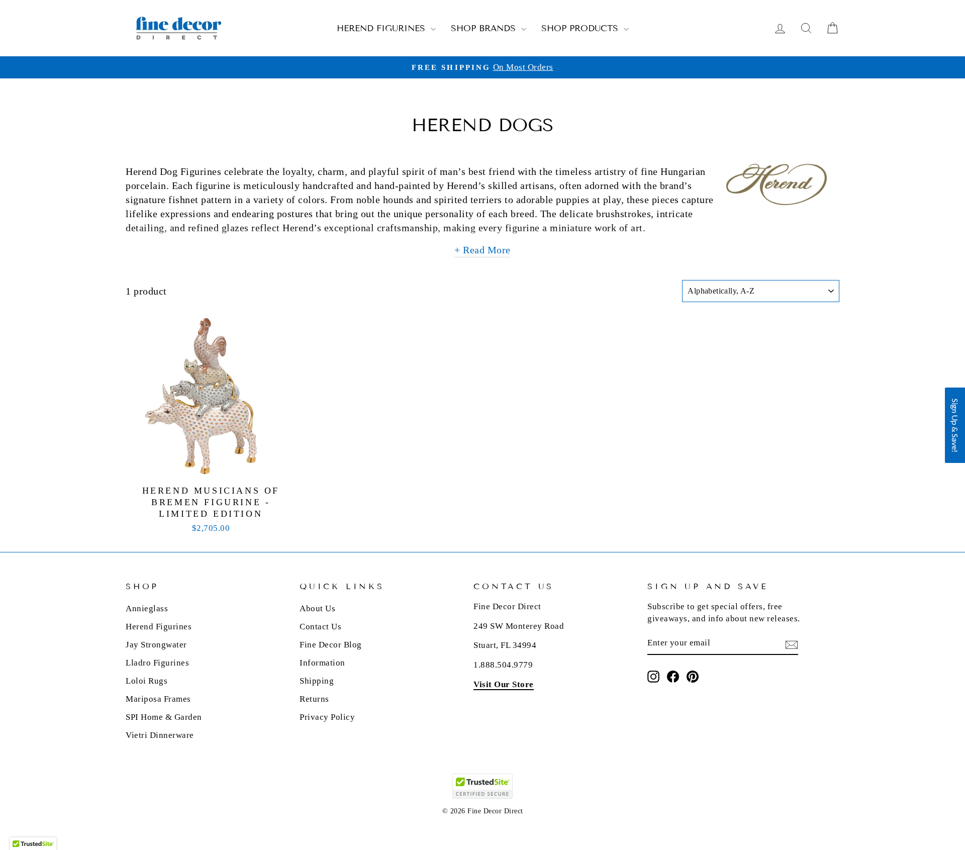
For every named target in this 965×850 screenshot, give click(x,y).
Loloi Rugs (146, 681)
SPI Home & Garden (164, 717)
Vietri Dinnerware (160, 735)
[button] (955, 425)
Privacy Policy (327, 717)
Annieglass (147, 608)
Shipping (317, 681)
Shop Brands (485, 28)
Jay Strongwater (156, 644)
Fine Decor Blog (331, 644)
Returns (314, 699)
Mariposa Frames (158, 699)
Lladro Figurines (157, 663)
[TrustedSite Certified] (482, 786)
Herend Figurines (382, 28)
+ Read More (482, 249)
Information (322, 663)
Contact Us (320, 626)
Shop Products (581, 28)
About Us (317, 608)
